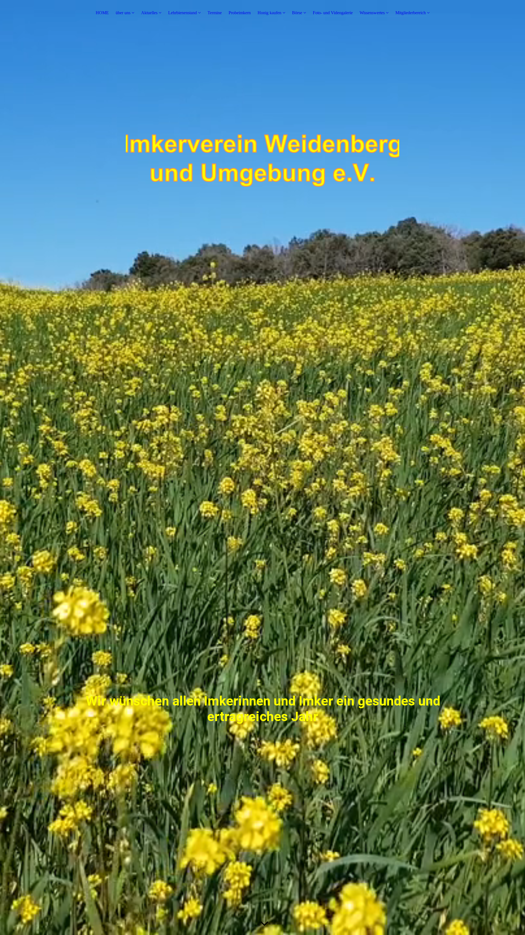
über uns (123, 12)
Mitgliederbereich (410, 12)
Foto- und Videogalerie (333, 12)
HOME (102, 12)
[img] (262, 200)
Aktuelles (149, 12)
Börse (297, 12)
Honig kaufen (269, 12)
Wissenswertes (372, 12)
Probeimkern (240, 12)
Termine (215, 12)
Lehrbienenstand (182, 12)
